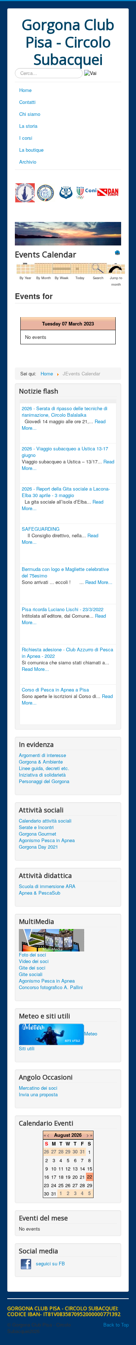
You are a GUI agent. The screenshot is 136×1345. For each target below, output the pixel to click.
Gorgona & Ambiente (41, 761)
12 (67, 1168)
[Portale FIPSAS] (45, 193)
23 (46, 1185)
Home (25, 90)
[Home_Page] (25, 192)
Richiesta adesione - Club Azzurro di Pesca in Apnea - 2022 (67, 652)
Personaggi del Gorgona (44, 781)
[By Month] (43, 267)
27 (75, 1185)
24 (53, 1185)
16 (46, 1176)
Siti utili (26, 1048)
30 (46, 1193)
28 (82, 1185)
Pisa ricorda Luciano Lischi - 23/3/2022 (62, 609)
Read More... (98, 582)
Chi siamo (29, 113)
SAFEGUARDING (40, 528)
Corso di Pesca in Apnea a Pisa (55, 689)
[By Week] (62, 267)
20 (75, 1176)
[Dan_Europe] (108, 192)
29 (89, 1185)
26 (67, 1185)
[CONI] (86, 192)
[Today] (80, 267)
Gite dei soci (32, 967)
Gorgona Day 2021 (38, 847)
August (62, 1134)
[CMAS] (66, 192)
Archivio (27, 161)
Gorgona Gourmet (37, 834)
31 (53, 1193)
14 (82, 1168)
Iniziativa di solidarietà (42, 775)
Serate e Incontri (36, 827)
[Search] (98, 267)
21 (82, 1176)
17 (53, 1176)
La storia (28, 125)
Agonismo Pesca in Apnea (47, 840)
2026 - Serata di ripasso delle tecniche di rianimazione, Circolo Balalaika (64, 411)
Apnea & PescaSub (39, 893)
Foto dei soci (32, 954)
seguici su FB (48, 1263)
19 (67, 1176)
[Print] (118, 253)
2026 (76, 1134)
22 (89, 1176)
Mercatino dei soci (38, 1088)
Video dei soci (34, 961)
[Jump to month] (116, 267)
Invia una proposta (38, 1094)
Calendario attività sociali (45, 820)
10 (53, 1168)
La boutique (31, 149)
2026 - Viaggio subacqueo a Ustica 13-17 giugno (65, 451)
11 (60, 1168)
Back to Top (116, 1324)
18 (60, 1176)
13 (75, 1168)
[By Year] (25, 267)
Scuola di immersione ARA (47, 886)
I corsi (25, 137)
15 (89, 1168)
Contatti (27, 101)
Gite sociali (30, 974)
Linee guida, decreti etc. (44, 768)
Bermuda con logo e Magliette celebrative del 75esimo (65, 572)
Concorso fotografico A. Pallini (51, 987)
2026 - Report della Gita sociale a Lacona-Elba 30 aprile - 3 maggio (66, 492)
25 (60, 1185)
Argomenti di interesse (42, 755)
